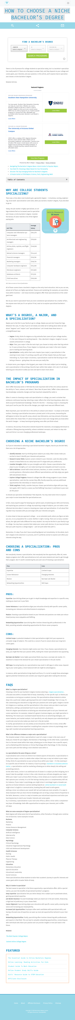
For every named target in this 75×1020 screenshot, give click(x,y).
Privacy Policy (47, 1003)
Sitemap (58, 1003)
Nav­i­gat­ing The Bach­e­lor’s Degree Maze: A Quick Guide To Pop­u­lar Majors (34, 166)
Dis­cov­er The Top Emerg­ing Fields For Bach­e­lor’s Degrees (28, 171)
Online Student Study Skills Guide (23, 970)
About (23, 1003)
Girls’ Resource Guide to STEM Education (26, 974)
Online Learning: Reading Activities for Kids (28, 962)
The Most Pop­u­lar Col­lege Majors (17, 936)
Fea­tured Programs (37, 87)
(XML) (44, 1012)
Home (16, 1003)
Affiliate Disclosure (17, 979)
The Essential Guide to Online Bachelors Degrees (29, 958)
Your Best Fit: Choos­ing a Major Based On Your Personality (29, 169)
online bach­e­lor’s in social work (55, 785)
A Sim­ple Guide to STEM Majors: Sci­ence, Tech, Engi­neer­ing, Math (31, 174)
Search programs (37, 55)
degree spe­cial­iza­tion (56, 692)
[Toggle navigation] (68, 3)
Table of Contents (16, 180)
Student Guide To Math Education (22, 966)
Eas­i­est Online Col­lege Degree (16, 941)
